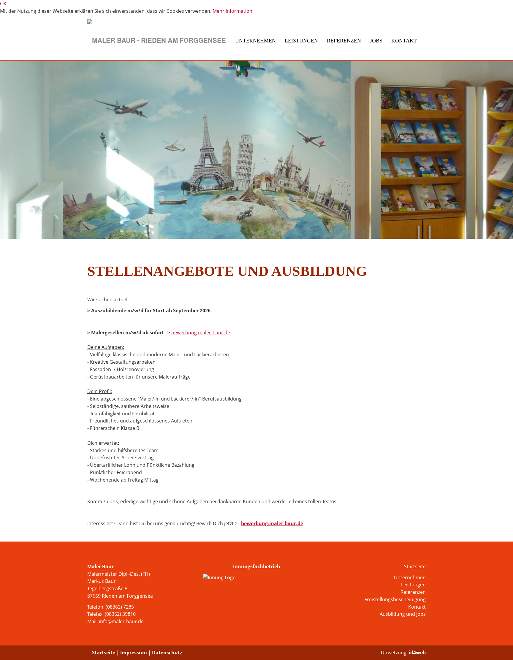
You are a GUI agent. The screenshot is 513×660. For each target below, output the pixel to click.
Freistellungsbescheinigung (395, 599)
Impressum (133, 652)
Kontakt (404, 41)
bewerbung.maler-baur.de (200, 332)
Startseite (415, 566)
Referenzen (344, 41)
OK (3, 3)
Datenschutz (167, 652)
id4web (417, 652)
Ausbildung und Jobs (403, 614)
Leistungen (301, 41)
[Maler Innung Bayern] (256, 577)
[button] (15, 150)
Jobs (376, 41)
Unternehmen (255, 41)
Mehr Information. (233, 11)
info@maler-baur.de (121, 621)
